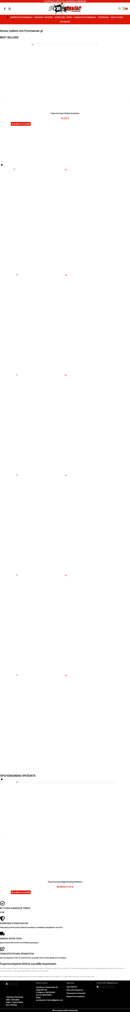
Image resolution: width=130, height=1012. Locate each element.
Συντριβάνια (103, 17)
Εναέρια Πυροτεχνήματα (21, 17)
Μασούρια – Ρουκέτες (43, 17)
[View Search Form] (119, 9)
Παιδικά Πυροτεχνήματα (85, 17)
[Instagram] (9, 8)
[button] (1, 100)
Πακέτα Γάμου (117, 17)
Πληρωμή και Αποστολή (75, 993)
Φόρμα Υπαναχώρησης (75, 996)
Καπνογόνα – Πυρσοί (63, 17)
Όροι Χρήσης (71, 987)
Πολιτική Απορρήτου (74, 990)
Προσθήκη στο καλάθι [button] (20, 124)
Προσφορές (65, 22)
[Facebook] (4, 8)
